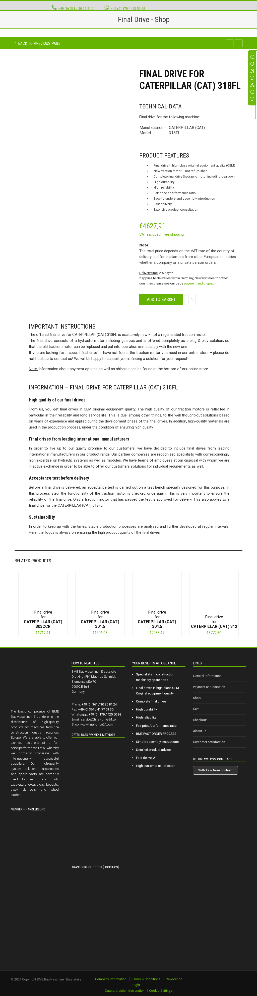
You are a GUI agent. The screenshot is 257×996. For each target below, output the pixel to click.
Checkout (200, 720)
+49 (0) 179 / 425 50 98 (128, 9)
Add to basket (161, 299)
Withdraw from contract (215, 770)
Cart (196, 709)
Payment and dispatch (209, 687)
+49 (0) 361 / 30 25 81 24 (76, 9)
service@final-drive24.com (99, 719)
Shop (197, 698)
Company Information (110, 979)
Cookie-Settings (160, 990)
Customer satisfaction (209, 742)
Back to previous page (38, 43)
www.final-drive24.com (96, 724)
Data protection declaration (125, 990)
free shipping (173, 234)
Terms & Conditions (146, 979)
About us (199, 731)
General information (207, 676)
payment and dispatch (200, 283)
